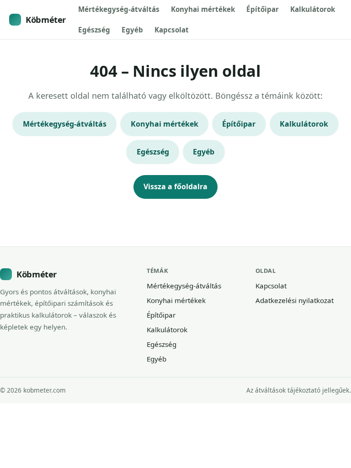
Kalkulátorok (312, 9)
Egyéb (132, 29)
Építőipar (262, 9)
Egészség (94, 29)
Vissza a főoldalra (175, 186)
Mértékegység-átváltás (119, 9)
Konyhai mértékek (203, 9)
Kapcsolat (171, 29)
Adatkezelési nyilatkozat (294, 300)
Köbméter (46, 19)
